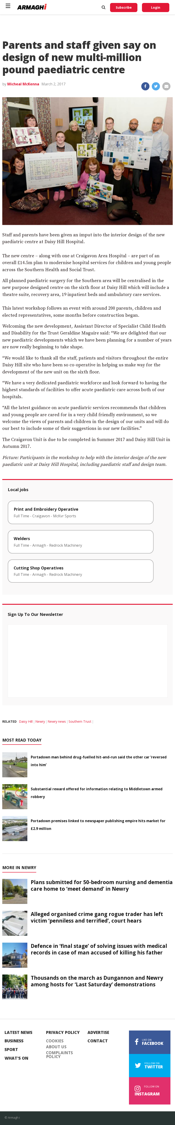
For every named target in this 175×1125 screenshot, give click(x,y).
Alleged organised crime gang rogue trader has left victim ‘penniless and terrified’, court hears (97, 917)
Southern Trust (80, 721)
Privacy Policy (63, 1033)
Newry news (57, 721)
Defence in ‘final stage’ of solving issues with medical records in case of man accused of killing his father (99, 949)
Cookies (55, 1041)
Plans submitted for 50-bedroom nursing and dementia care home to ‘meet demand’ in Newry (102, 885)
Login (155, 7)
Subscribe (124, 7)
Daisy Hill (26, 721)
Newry (40, 721)
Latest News (18, 1033)
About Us (56, 1047)
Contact (98, 1041)
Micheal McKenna (23, 84)
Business (14, 1041)
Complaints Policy (59, 1055)
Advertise (98, 1033)
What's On (16, 1058)
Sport (11, 1050)
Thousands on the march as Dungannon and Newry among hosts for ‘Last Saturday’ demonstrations (97, 981)
